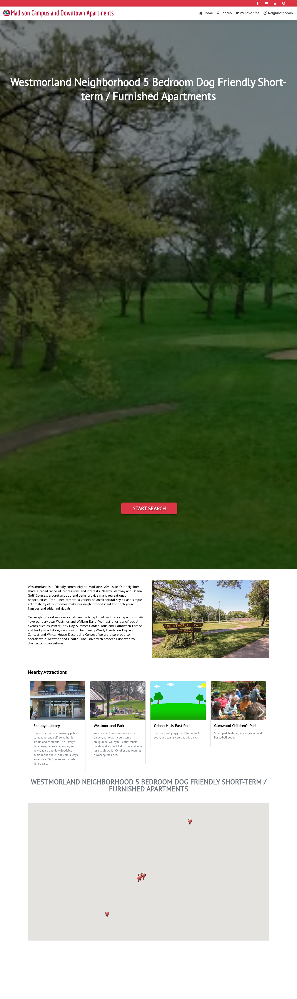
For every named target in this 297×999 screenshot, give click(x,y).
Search (226, 13)
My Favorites (249, 13)
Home (208, 13)
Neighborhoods (280, 13)
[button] (189, 822)
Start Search (149, 508)
